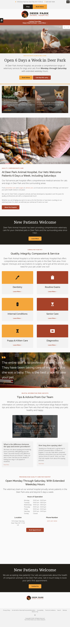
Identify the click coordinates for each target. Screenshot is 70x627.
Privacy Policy (6, 610)
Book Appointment (35, 530)
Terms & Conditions (50, 610)
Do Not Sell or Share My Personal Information (23, 610)
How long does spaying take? (50, 445)
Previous (64, 27)
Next (68, 27)
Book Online (40, 6)
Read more (17, 435)
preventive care (11, 188)
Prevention (9, 97)
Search (59, 610)
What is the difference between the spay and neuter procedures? (17, 445)
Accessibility (40, 610)
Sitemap (65, 610)
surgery (21, 188)
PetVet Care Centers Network (37, 620)
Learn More (7, 110)
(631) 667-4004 (50, 2)
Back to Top (35, 611)
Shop (28, 6)
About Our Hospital (11, 207)
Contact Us (35, 586)
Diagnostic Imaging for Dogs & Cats (28, 423)
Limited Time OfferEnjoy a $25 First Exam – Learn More (34, 22)
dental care (29, 188)
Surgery (41, 99)
